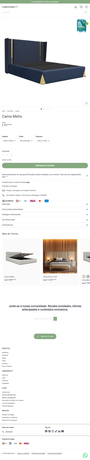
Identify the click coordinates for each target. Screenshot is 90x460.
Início (3, 111)
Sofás (4, 361)
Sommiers (5, 355)
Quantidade (5, 151)
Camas (17, 111)
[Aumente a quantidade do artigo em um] (11, 155)
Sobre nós (5, 375)
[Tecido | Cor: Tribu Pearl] (83, 276)
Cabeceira (39, 136)
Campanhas (5, 383)
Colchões (5, 363)
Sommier (5, 136)
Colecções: (10, 111)
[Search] (85, 12)
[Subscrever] (55, 319)
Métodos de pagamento (9, 398)
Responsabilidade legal (9, 395)
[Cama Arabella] (21, 260)
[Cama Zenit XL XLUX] (60, 260)
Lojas (3, 378)
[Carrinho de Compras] (81, 7)
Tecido (21, 136)
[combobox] (45, 12)
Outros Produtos (7, 366)
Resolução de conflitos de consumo (13, 400)
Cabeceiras (5, 352)
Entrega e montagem (8, 415)
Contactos (5, 380)
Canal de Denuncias (7, 406)
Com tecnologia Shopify (54, 453)
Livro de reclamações (8, 403)
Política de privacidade (38, 453)
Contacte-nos (6, 392)
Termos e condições (23, 453)
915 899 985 (54, 2)
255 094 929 (38, 2)
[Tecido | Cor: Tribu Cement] (88, 276)
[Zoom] (86, 103)
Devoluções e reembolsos (10, 417)
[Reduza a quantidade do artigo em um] (4, 155)
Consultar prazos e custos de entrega (16, 182)
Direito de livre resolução (9, 420)
